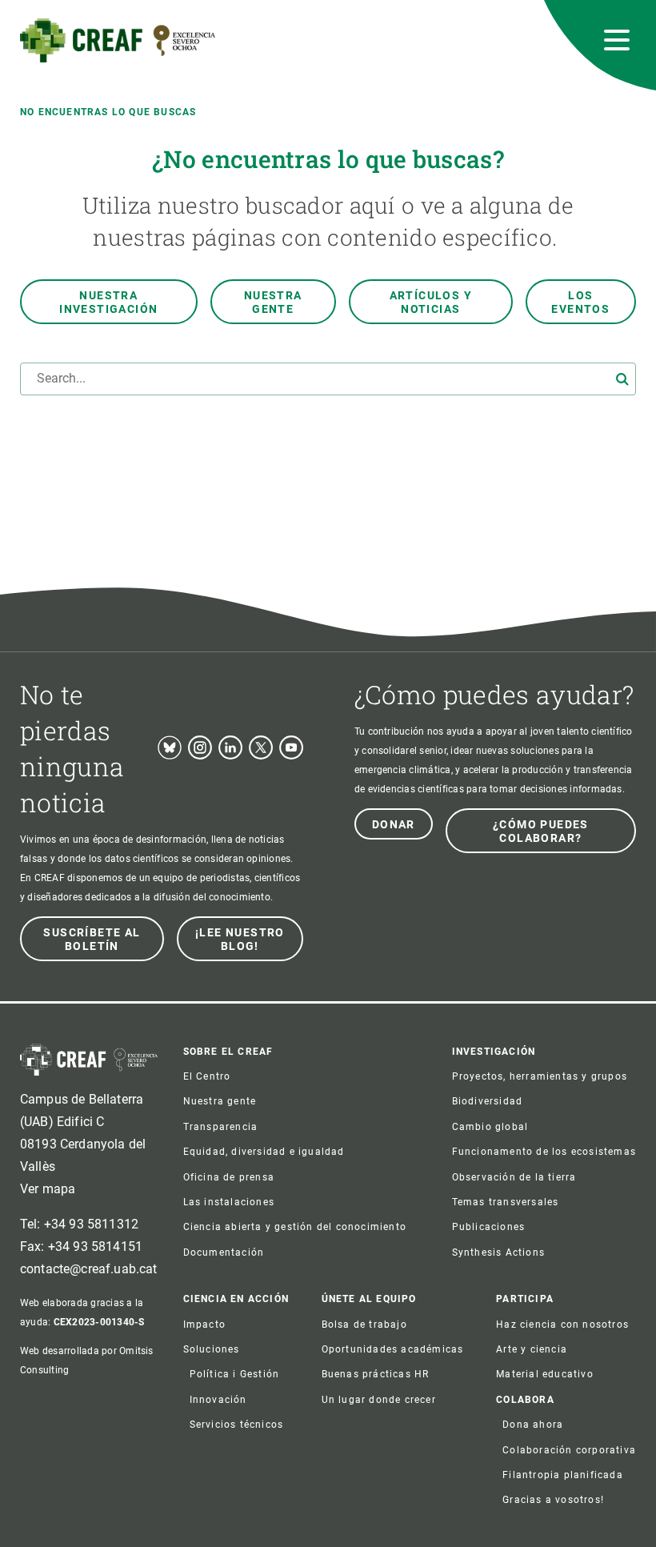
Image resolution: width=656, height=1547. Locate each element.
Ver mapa (47, 1188)
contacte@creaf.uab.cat (89, 1268)
